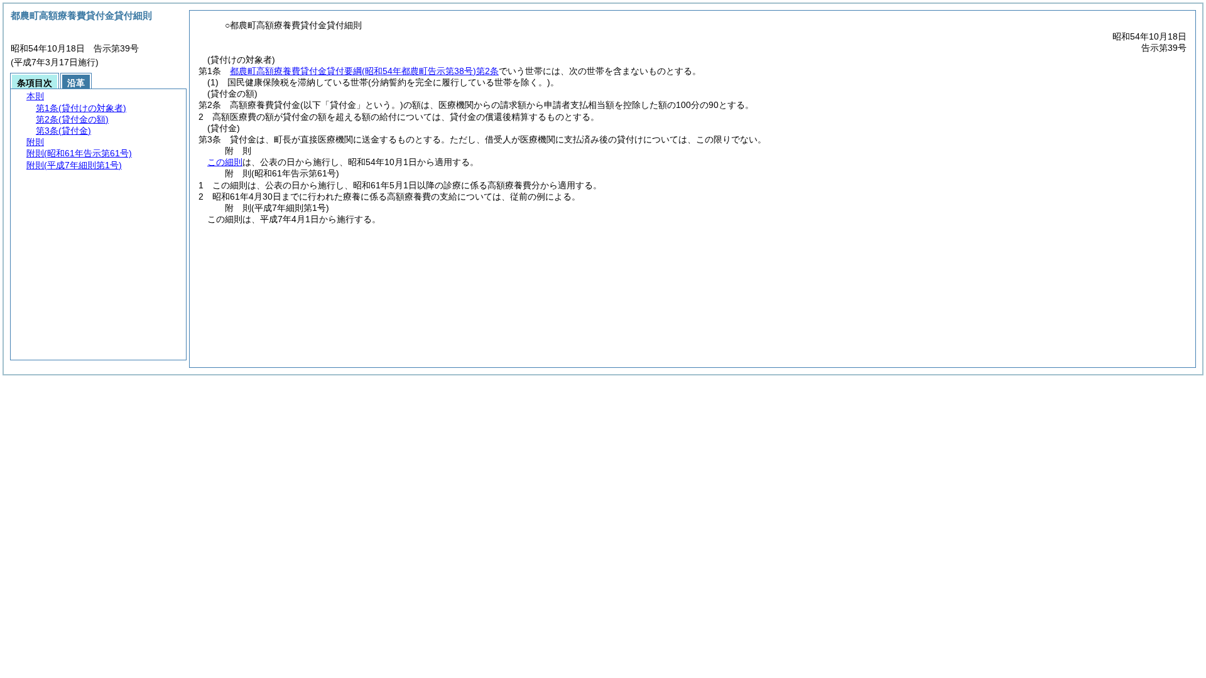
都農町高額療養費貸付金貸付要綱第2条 (364, 71)
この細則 (224, 162)
